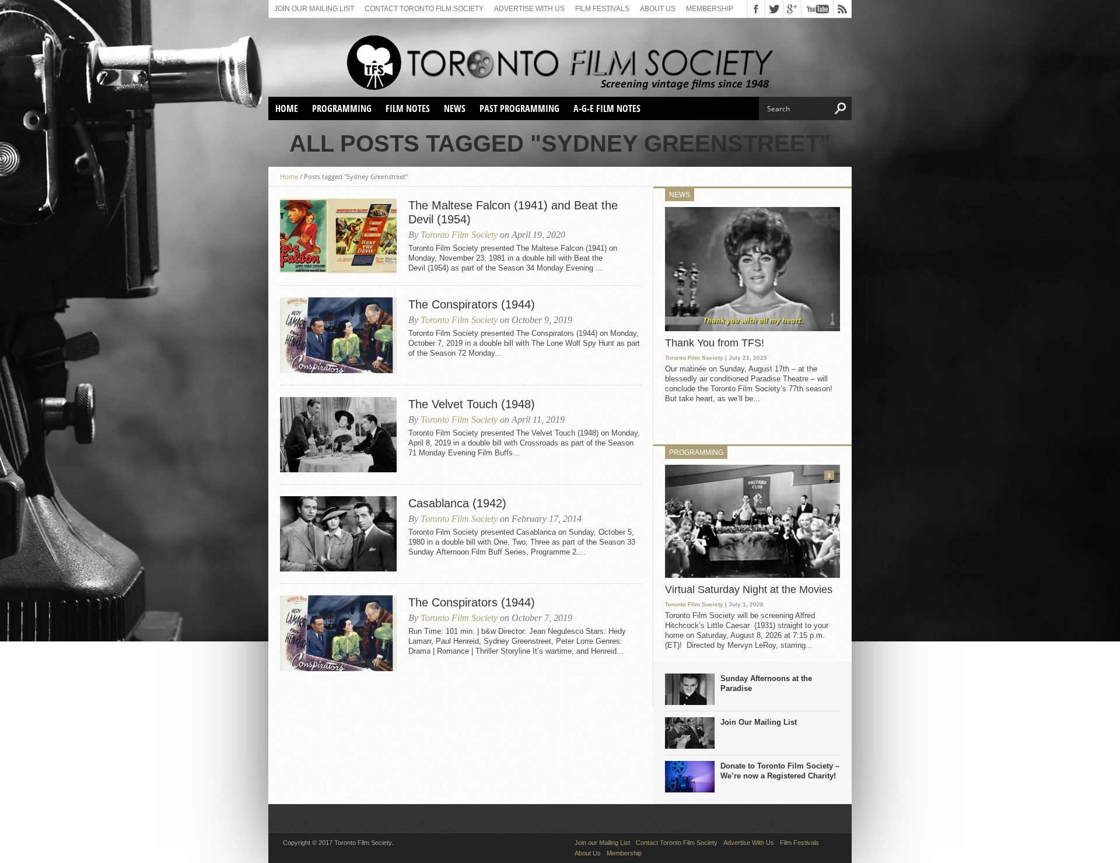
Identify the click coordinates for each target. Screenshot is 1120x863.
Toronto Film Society (459, 235)
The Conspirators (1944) (471, 304)
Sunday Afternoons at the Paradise (766, 683)
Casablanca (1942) (457, 503)
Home (286, 108)
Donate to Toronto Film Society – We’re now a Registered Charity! (779, 771)
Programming (342, 108)
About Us (658, 9)
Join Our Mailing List (758, 722)
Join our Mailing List (314, 9)
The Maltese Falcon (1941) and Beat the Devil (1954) (513, 212)
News (455, 108)
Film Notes (408, 108)
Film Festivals (602, 9)
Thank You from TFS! (714, 343)
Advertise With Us (529, 9)
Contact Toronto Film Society (424, 9)
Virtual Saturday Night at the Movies (748, 589)
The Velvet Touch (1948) (471, 404)
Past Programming (519, 108)
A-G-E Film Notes (606, 108)
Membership (709, 9)
